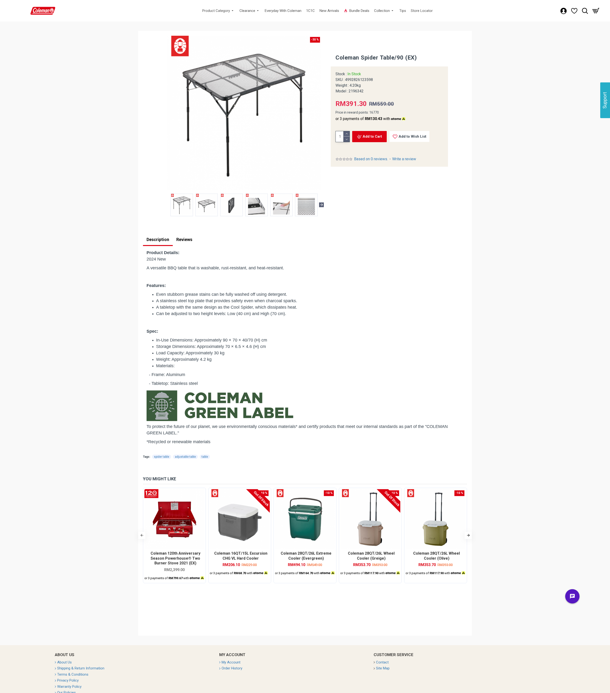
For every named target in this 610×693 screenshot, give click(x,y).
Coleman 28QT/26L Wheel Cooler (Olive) (436, 556)
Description (158, 239)
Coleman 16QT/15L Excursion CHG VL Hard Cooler (240, 556)
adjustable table (185, 456)
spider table (161, 456)
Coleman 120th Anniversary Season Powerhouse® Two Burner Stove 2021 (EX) (175, 558)
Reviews (184, 239)
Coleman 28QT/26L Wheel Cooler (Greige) (371, 556)
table (205, 456)
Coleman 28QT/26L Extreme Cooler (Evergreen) (306, 556)
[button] (166, 204)
